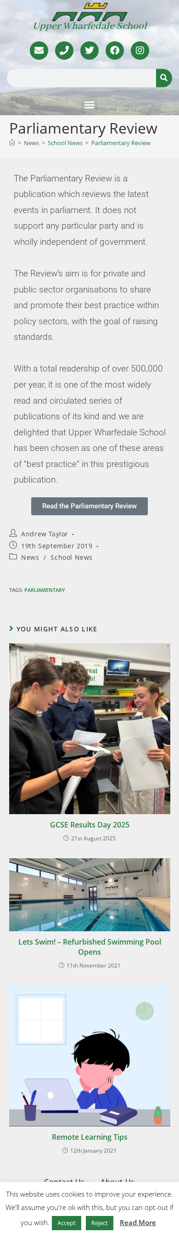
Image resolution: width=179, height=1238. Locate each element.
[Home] (12, 143)
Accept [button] (66, 1223)
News (30, 557)
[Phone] (64, 50)
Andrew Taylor (44, 533)
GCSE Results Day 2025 (89, 825)
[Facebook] (115, 50)
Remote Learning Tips (90, 1137)
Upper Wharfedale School (90, 26)
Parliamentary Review (121, 143)
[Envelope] (39, 50)
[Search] (164, 78)
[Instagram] (140, 50)
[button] (89, 104)
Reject (99, 1223)
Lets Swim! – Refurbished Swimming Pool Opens (89, 947)
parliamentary (44, 589)
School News (71, 557)
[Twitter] (89, 50)
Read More (138, 1222)
